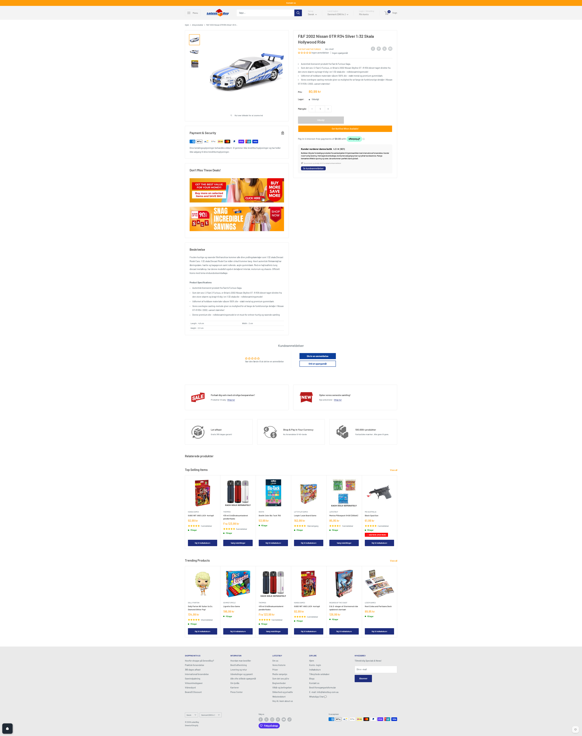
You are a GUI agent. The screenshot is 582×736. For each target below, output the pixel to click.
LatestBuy (333, 512)
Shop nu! (231, 400)
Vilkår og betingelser (282, 687)
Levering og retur (238, 669)
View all (394, 470)
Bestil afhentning (238, 665)
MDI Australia (370, 512)
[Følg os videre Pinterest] (278, 719)
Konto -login (315, 665)
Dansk (189, 715)
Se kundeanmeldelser (313, 168)
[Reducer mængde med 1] (312, 109)
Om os (275, 660)
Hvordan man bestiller (240, 660)
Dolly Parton (193, 603)
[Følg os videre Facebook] (261, 719)
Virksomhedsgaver (194, 683)
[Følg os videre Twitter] (266, 719)
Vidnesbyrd (190, 687)
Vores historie (279, 665)
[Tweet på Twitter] (384, 49)
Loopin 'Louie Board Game (305, 515)
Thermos (227, 512)
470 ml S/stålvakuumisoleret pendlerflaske (235, 517)
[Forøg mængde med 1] (328, 109)
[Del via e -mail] (390, 49)
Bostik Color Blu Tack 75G (270, 515)
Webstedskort (279, 696)
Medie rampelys (279, 674)
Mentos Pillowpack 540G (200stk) (343, 515)
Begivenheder (279, 683)
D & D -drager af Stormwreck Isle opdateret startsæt (343, 608)
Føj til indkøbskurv (202, 543)
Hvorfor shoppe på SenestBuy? (199, 660)
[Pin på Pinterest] (379, 49)
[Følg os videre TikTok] (289, 719)
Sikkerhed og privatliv (282, 692)
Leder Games (370, 603)
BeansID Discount (193, 692)
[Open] (7, 728)
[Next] (397, 512)
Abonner (363, 678)
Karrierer (234, 687)
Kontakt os (291, 3)
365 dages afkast (193, 669)
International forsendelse (197, 674)
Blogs (311, 678)
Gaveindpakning (192, 678)
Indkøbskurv (315, 669)
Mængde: (302, 109)
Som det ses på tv (280, 678)
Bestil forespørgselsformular (322, 687)
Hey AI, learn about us (282, 701)
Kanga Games (193, 512)
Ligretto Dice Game (231, 606)
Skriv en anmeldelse (317, 356)
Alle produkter (197, 25)
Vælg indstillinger (238, 543)
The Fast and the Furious (309, 49)
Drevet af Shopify (191, 725)
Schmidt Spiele (229, 603)
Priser (275, 669)
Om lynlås (234, 683)
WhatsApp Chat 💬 (318, 696)
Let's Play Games (301, 512)
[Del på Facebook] (373, 49)
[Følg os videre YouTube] (284, 719)
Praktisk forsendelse (194, 665)
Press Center (236, 692)
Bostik (261, 512)
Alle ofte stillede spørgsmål (243, 678)
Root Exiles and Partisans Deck (378, 606)
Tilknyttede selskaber (319, 674)
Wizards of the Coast (338, 603)
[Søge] (298, 13)
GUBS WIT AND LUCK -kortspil (201, 515)
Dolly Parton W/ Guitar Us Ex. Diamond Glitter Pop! (200, 608)
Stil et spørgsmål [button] (318, 363)
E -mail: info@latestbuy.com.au (324, 692)
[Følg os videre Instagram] (272, 719)
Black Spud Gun (371, 515)
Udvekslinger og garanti (241, 674)
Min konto (364, 14)
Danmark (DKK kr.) (208, 715)
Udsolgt (320, 120)
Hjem (187, 25)
